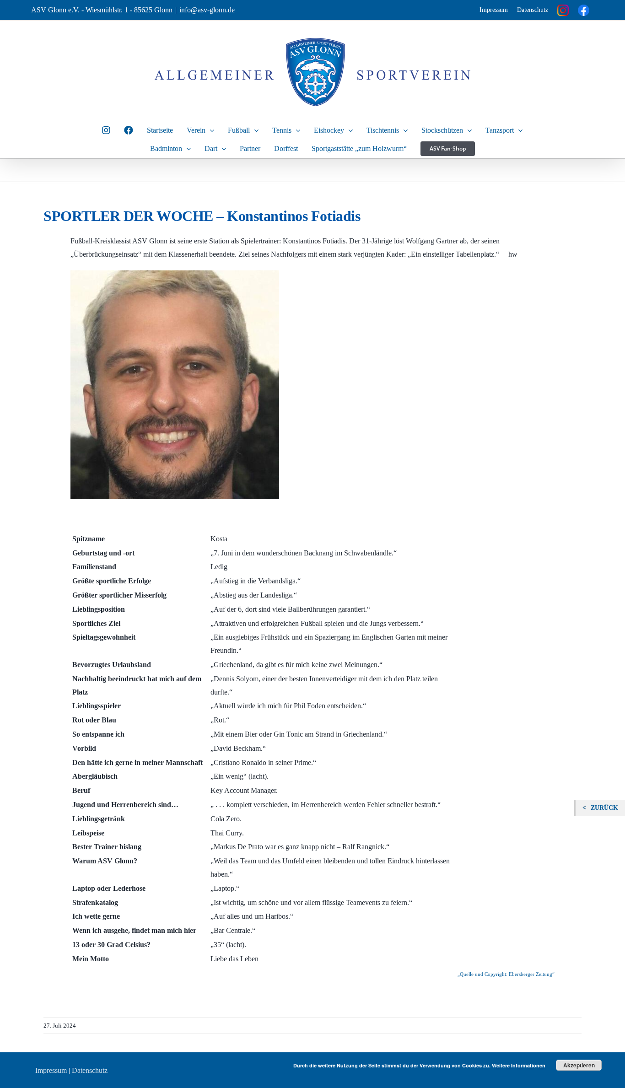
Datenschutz (532, 9)
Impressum (494, 9)
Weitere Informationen (518, 1065)
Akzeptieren (579, 1065)
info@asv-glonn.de (207, 10)
